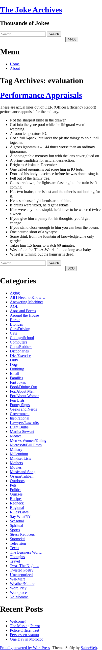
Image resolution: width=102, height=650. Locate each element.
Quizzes (16, 494)
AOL (14, 306)
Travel (15, 561)
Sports (15, 530)
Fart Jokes (18, 382)
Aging (15, 293)
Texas (14, 548)
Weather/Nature (22, 583)
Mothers (16, 463)
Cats (13, 333)
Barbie (15, 320)
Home (15, 64)
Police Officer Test (24, 630)
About (15, 68)
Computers (18, 342)
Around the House (24, 315)
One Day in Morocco (26, 639)
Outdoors (17, 481)
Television (18, 543)
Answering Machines (26, 302)
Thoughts (17, 557)
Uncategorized (21, 575)
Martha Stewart (22, 431)
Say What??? (20, 516)
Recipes (16, 499)
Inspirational (19, 418)
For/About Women (24, 396)
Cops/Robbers (21, 346)
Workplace (18, 592)
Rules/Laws (19, 512)
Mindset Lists (20, 458)
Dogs (14, 364)
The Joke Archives (31, 9)
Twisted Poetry (21, 570)
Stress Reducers (22, 534)
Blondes (16, 324)
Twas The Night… (24, 566)
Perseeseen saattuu (24, 635)
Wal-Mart (17, 579)
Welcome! (18, 621)
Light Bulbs (19, 427)
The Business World (26, 552)
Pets (13, 485)
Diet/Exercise (20, 355)
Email (14, 373)
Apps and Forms (23, 311)
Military (16, 449)
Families (16, 378)
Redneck (17, 503)
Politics (15, 490)
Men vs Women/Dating (28, 440)
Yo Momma (19, 597)
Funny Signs (20, 405)
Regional (17, 507)
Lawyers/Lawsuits (24, 423)
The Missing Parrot (25, 626)
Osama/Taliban (21, 476)
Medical (16, 436)
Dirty (14, 360)
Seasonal (17, 521)
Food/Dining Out (23, 387)
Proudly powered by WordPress (25, 648)
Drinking (17, 369)
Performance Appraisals (41, 95)
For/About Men (22, 391)
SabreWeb (89, 648)
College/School (22, 338)
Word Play (18, 588)
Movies (16, 467)
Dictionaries (19, 351)
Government (19, 414)
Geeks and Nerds (23, 409)
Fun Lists (17, 400)
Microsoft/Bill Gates (26, 445)
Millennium (19, 454)
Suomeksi (17, 539)
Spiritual (16, 525)
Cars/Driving (20, 329)
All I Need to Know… (27, 297)
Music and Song (22, 472)
